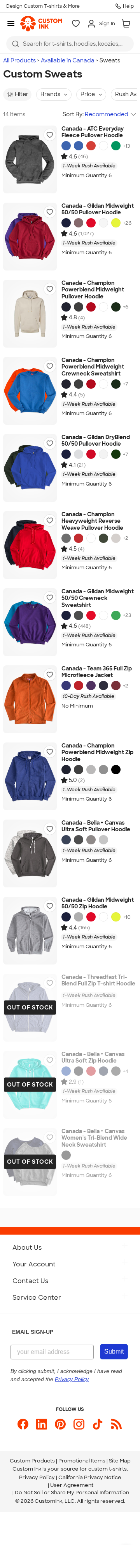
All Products (19, 60)
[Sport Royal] (66, 685)
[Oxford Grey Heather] (116, 538)
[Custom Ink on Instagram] (79, 1424)
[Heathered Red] (91, 145)
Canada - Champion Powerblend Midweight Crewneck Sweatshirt (92, 367)
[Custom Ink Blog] (116, 1424)
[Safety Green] (116, 222)
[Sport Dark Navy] (103, 685)
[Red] (91, 222)
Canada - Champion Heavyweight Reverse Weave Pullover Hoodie (92, 521)
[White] (103, 145)
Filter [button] (21, 94)
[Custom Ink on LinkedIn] (41, 1424)
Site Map (120, 1460)
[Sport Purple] (91, 685)
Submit (114, 1351)
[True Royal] (66, 1071)
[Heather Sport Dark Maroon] (78, 222)
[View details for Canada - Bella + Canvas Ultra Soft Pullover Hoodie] (30, 853)
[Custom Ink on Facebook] (23, 1424)
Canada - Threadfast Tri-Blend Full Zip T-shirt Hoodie (98, 980)
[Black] (116, 769)
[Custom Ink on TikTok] (97, 1424)
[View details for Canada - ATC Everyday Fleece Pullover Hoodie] (30, 159)
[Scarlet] (91, 307)
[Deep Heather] (91, 839)
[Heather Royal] (78, 145)
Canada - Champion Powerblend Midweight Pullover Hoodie (92, 290)
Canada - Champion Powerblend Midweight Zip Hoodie (97, 752)
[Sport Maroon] (116, 685)
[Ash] (78, 454)
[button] (50, 135)
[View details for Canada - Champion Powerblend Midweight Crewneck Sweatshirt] (30, 391)
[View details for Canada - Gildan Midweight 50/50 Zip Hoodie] (30, 931)
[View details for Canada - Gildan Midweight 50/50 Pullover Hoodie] (30, 236)
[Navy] (66, 222)
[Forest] (116, 454)
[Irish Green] (116, 615)
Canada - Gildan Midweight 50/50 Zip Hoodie (97, 903)
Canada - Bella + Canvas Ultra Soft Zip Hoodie (92, 1057)
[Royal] (66, 145)
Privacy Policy (37, 1477)
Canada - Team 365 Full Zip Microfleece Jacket (96, 672)
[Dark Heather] (78, 615)
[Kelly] (116, 145)
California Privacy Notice (89, 1477)
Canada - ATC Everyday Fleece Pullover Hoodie (92, 132)
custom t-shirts (107, 1469)
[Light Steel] (103, 769)
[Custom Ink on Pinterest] (60, 1424)
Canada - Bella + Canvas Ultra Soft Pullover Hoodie (95, 826)
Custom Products (32, 1460)
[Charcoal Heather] (78, 307)
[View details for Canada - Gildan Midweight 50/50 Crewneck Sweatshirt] (30, 622)
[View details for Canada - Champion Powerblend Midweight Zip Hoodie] (30, 776)
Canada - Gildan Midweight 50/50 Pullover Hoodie (97, 209)
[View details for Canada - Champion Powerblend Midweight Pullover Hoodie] (30, 314)
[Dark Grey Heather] (78, 839)
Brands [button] (50, 94)
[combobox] (70, 44)
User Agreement (71, 1485)
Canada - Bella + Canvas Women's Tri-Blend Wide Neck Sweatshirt (94, 1138)
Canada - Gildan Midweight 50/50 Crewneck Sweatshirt (97, 598)
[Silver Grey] (91, 769)
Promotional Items (81, 1460)
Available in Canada (67, 60)
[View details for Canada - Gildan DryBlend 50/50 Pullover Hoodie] (30, 468)
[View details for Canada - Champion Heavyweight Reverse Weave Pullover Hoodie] (30, 545)
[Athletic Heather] (103, 839)
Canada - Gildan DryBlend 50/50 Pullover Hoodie (95, 441)
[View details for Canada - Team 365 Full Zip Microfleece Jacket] (30, 699)
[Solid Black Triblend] (66, 1155)
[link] (41, 23)
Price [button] (87, 94)
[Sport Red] (78, 685)
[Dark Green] (116, 307)
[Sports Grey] (78, 916)
